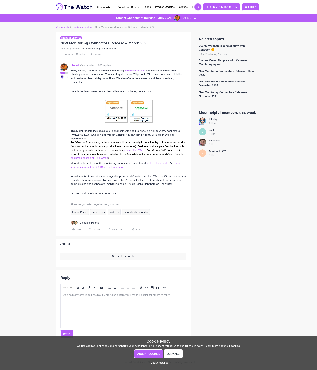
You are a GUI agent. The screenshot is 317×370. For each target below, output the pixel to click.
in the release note (157, 163)
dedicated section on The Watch (89, 157)
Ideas (147, 6)
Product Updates (165, 6)
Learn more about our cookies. (223, 345)
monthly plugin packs (136, 212)
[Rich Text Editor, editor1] (123, 309)
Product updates (82, 26)
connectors (98, 212)
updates (114, 212)
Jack (211, 129)
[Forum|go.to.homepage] (74, 7)
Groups (183, 6)
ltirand (75, 65)
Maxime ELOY (217, 151)
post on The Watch (134, 150)
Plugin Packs (79, 212)
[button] (221, 7)
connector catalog (135, 70)
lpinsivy (213, 119)
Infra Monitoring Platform (213, 54)
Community (62, 26)
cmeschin (214, 140)
